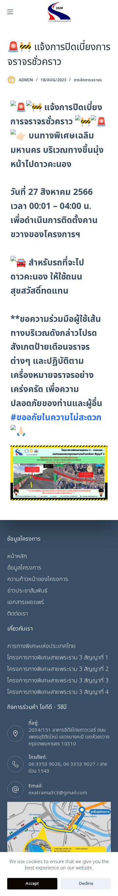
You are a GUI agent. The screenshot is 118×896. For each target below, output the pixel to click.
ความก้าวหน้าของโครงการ (37, 579)
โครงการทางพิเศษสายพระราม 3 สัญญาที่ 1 (57, 657)
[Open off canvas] (10, 12)
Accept (32, 883)
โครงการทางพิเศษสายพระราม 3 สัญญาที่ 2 (57, 669)
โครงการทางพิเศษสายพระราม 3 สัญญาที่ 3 (57, 680)
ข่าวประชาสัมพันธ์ (27, 590)
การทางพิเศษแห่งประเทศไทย (41, 646)
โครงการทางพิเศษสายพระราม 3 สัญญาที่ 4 (57, 692)
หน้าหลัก (17, 556)
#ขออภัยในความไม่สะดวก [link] (56, 417)
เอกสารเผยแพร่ (25, 602)
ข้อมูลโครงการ (24, 567)
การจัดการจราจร (88, 80)
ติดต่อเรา (17, 613)
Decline (86, 883)
